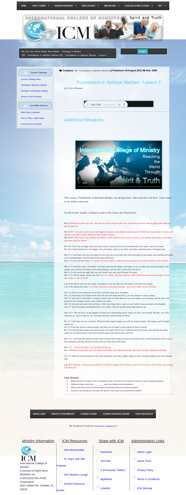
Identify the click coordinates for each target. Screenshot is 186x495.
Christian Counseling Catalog (34, 91)
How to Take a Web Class (32, 118)
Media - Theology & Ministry (67, 51)
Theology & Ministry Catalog (34, 85)
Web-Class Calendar (30, 112)
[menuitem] (23, 5)
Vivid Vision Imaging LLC (105, 426)
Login (143, 51)
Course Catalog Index (31, 79)
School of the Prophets (31, 96)
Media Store (47, 51)
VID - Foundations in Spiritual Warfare (40, 55)
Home (38, 51)
